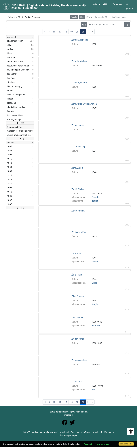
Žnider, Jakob (77, 339)
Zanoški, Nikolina (79, 40)
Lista (82, 17)
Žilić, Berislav (77, 296)
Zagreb (95, 197)
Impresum (68, 414)
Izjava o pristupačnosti (60, 411)
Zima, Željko (77, 168)
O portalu (129, 6)
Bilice (94, 282)
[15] (22, 207)
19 (71, 31)
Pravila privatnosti (102, 444)
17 (60, 31)
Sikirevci (96, 325)
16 (54, 31)
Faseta (74, 17)
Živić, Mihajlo (77, 317)
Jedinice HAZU (99, 4)
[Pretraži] (127, 24)
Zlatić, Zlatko (77, 189)
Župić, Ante (76, 381)
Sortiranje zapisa (119, 17)
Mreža (89, 17)
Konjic (95, 304)
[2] (23, 138)
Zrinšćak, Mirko (78, 232)
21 (83, 31)
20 (77, 31)
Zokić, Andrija (78, 210)
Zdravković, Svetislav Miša (84, 104)
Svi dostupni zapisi (68, 435)
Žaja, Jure (76, 253)
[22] (22, 123)
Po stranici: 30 (101, 17)
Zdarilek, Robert (79, 82)
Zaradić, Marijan (79, 61)
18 (65, 31)
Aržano (95, 261)
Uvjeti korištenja (79, 411)
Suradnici (117, 4)
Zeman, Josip (77, 125)
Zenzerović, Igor (79, 146)
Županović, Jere (79, 360)
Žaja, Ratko (76, 275)
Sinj (93, 389)
